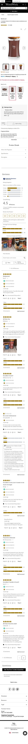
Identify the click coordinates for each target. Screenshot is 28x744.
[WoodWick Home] (9, 1)
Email (2, 711)
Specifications (4, 153)
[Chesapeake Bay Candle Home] (17, 1)
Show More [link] (14, 139)
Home (3, 14)
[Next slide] (24, 48)
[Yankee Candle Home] (3, 1)
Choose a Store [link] (8, 110)
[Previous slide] (4, 48)
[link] (14, 11)
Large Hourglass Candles (12, 14)
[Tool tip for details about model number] (8, 116)
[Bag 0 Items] (25, 4)
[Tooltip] (17, 76)
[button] (25, 733)
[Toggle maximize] (25, 29)
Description (4, 157)
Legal (2, 704)
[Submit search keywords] (23, 4)
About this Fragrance (6, 149)
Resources (3, 700)
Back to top (13, 682)
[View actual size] (21, 29)
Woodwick (4, 696)
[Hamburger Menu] (2, 5)
